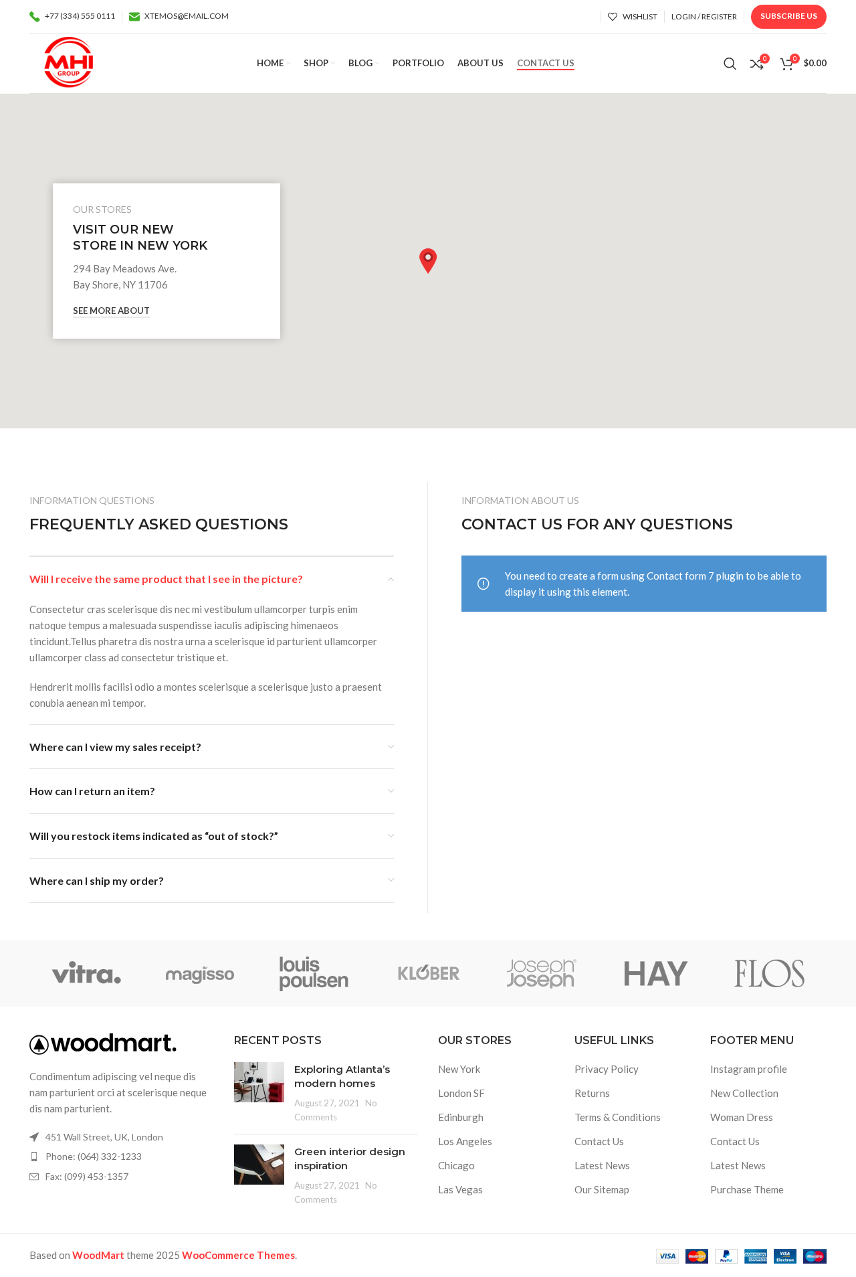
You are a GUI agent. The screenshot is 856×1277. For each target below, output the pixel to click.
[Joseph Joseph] (542, 973)
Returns (592, 1093)
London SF (461, 1093)
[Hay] (655, 973)
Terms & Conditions (617, 1117)
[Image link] (103, 1043)
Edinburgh (461, 1117)
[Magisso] (200, 973)
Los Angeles (465, 1141)
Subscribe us (788, 16)
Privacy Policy (606, 1069)
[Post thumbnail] (259, 1093)
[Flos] (770, 973)
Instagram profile (748, 1069)
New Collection (744, 1093)
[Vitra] (86, 973)
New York (459, 1069)
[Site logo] (68, 62)
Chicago (456, 1165)
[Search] (730, 63)
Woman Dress (741, 1117)
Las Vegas (460, 1189)
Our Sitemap (601, 1189)
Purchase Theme (747, 1189)
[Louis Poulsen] (314, 973)
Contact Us (599, 1141)
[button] (428, 261)
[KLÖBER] (428, 973)
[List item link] (121, 1156)
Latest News (602, 1165)
